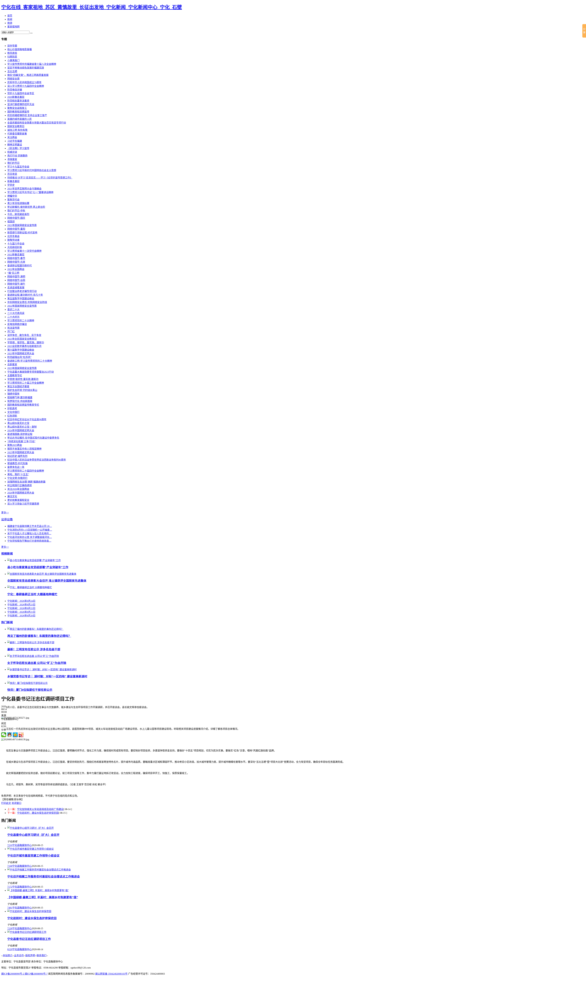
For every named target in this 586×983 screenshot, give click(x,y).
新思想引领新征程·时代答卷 (22, 232)
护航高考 (12, 408)
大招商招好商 (14, 247)
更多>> (5, 512)
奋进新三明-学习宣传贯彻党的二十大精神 (29, 361)
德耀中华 (12, 196)
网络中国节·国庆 (16, 218)
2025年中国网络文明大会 (20, 452)
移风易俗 (12, 53)
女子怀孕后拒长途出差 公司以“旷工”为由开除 (36, 663)
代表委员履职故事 (17, 133)
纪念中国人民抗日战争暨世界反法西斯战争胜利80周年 (36, 459)
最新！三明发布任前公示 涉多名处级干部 (33, 649)
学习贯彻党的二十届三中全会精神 (25, 383)
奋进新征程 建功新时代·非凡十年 (25, 295)
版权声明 (30, 955)
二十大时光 (13, 317)
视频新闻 (7, 553)
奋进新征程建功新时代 (19, 265)
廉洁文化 (12, 496)
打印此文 (6, 803)
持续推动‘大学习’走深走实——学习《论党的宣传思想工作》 (39, 177)
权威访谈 (12, 152)
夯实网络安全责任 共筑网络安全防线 (27, 302)
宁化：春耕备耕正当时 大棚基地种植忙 (32, 594)
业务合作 (19, 955)
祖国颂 (11, 221)
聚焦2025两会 (14, 445)
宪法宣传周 (13, 328)
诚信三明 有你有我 (17, 130)
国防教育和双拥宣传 (18, 111)
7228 (9, 928)
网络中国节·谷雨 (16, 280)
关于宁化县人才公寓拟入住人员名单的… (29, 533)
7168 (9, 866)
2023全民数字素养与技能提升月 (24, 346)
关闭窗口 (16, 803)
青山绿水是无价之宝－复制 (22, 426)
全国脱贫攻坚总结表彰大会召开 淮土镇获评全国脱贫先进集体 (46, 580)
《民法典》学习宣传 (18, 148)
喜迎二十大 (13, 309)
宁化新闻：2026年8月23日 (21, 604)
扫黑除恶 (12, 56)
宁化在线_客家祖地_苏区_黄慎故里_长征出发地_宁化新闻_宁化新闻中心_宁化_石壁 (91, 7)
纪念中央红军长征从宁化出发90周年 (26, 419)
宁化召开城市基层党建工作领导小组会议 (33, 855)
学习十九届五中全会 (18, 166)
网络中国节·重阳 (16, 229)
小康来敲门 (13, 60)
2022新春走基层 (15, 254)
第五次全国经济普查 (18, 386)
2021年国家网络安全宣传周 (22, 225)
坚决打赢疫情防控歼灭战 (20, 104)
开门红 (11, 331)
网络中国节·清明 (16, 276)
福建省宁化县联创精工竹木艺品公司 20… (29, 526)
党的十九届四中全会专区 (20, 93)
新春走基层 (13, 181)
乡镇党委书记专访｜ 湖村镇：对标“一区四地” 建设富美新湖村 (47, 676)
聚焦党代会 (13, 199)
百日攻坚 (12, 174)
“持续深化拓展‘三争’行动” (21, 441)
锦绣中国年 (13, 393)
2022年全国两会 (15, 269)
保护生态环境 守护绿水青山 (22, 390)
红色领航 (12, 415)
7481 (9, 907)
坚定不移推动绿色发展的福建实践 (25, 67)
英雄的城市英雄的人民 (19, 119)
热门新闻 (7, 622)
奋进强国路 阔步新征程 (19, 434)
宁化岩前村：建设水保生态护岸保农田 (38, 813)
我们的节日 (13, 163)
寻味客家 (12, 159)
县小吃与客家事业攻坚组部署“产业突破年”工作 (37, 567)
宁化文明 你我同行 (17, 478)
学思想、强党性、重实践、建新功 (25, 342)
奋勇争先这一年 (15, 467)
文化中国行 (13, 412)
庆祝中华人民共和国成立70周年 (24, 82)
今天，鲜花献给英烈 (18, 214)
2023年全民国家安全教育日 (22, 339)
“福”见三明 (13, 273)
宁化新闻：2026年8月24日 (21, 601)
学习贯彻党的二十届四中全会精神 (25, 470)
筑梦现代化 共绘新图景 (19, 401)
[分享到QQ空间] (15, 734)
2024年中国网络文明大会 (20, 430)
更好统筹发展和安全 (18, 500)
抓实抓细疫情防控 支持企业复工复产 (27, 115)
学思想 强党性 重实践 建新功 (22, 379)
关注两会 (12, 137)
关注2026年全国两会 (18, 489)
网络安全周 (13, 78)
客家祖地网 (13, 26)
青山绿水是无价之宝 (18, 423)
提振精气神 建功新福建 (19, 397)
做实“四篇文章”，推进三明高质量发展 (28, 75)
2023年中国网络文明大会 (20, 353)
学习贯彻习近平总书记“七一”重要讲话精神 (30, 192)
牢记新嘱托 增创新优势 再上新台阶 (26, 207)
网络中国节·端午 (16, 284)
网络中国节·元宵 (16, 262)
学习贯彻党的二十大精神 (20, 320)
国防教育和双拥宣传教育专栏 (23, 404)
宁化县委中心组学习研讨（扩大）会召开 (33, 834)
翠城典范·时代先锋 (17, 463)
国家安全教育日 (15, 126)
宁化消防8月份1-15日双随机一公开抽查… (29, 530)
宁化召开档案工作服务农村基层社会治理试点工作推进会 (43, 876)
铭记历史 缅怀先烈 (17, 456)
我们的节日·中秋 (16, 210)
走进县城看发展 (15, 287)
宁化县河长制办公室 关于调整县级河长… (29, 537)
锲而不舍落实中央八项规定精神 (24, 448)
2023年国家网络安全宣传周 (22, 368)
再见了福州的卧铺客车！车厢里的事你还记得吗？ (39, 636)
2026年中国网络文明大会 (20, 492)
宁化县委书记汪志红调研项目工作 (29, 939)
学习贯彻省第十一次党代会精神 (24, 251)
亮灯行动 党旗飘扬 (17, 155)
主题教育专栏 (14, 375)
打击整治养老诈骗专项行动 (22, 291)
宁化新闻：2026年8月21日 (21, 612)
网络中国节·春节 (16, 258)
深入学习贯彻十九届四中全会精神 (25, 86)
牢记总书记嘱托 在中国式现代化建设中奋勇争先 (33, 437)
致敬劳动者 (13, 240)
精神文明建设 (14, 144)
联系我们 (41, 955)
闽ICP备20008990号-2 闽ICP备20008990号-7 (24, 973)
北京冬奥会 (13, 236)
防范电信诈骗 (14, 89)
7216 (9, 845)
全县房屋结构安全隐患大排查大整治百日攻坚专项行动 (36, 122)
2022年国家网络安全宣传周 (22, 306)
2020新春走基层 (15, 97)
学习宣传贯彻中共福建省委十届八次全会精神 (31, 64)
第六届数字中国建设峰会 (20, 350)
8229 (9, 949)
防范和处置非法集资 (18, 100)
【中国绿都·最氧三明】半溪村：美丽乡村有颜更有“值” (42, 897)
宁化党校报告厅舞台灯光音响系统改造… (29, 541)
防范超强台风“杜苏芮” (19, 357)
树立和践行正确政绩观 (19, 485)
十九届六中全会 (15, 243)
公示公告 (7, 519)
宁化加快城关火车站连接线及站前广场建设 (40, 809)
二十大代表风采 (15, 313)
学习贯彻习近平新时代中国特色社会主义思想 (31, 170)
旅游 (9, 23)
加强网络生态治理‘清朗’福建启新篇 (26, 481)
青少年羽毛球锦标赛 (18, 203)
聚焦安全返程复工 (17, 108)
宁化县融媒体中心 (22, 845)
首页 (9, 15)
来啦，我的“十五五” (18, 474)
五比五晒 (12, 71)
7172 (9, 886)
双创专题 (12, 45)
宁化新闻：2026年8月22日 (21, 608)
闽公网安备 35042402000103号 (111, 973)
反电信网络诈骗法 (17, 324)
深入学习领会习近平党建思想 (23, 503)
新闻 (9, 19)
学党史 (11, 185)
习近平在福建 (14, 141)
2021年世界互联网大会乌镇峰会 (24, 188)
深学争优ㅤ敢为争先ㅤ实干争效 (24, 335)
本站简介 (8, 955)
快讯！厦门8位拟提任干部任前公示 (29, 689)
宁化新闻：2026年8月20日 (21, 615)
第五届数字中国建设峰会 (20, 298)
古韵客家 (12, 364)
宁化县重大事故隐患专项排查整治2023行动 (30, 372)
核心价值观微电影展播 (19, 49)
